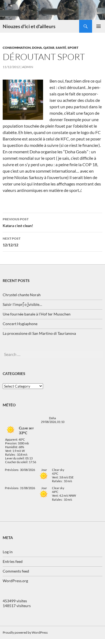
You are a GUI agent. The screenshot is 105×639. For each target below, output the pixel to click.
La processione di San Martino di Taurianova (39, 333)
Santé (61, 48)
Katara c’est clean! (18, 222)
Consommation (17, 48)
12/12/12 (11, 241)
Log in (8, 551)
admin (27, 67)
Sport (73, 48)
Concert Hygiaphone (20, 323)
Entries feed (13, 561)
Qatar (48, 48)
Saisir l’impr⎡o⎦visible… (22, 304)
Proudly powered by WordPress (25, 632)
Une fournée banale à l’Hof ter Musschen (37, 314)
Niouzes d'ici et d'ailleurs (29, 26)
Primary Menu (98, 26)
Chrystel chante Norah (22, 294)
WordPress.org (15, 580)
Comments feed (16, 571)
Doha (37, 48)
